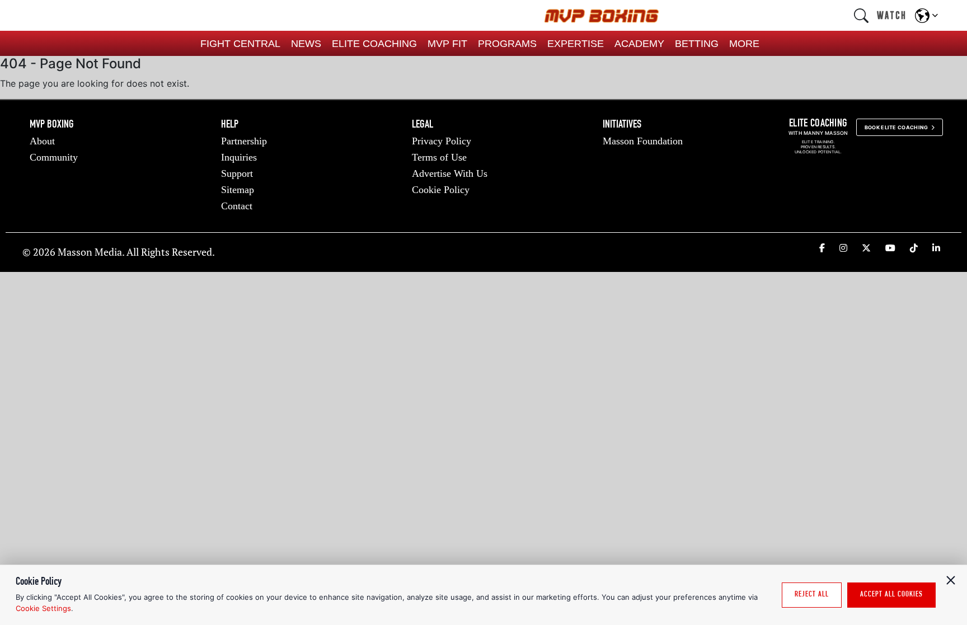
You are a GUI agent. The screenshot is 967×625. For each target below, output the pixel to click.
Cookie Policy (441, 189)
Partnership (244, 141)
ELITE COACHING (374, 43)
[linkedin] (936, 248)
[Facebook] (822, 248)
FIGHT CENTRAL (240, 43)
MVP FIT (447, 43)
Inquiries (239, 157)
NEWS (306, 43)
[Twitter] (866, 248)
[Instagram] (843, 248)
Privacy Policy (441, 141)
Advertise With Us (449, 173)
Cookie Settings (43, 608)
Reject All (812, 595)
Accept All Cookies (891, 595)
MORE (744, 43)
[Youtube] (890, 248)
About (42, 141)
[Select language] (926, 15)
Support (237, 173)
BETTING (697, 43)
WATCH (892, 15)
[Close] (951, 580)
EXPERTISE (575, 43)
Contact (236, 206)
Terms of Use (439, 157)
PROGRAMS (507, 43)
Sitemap (237, 189)
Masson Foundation (643, 141)
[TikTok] (913, 248)
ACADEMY (639, 43)
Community (54, 157)
